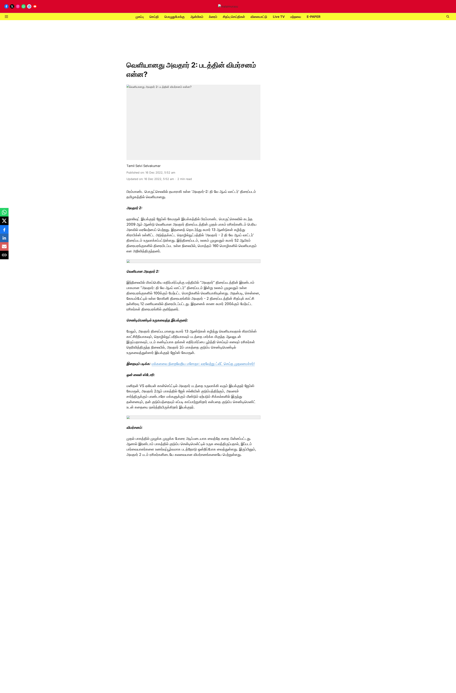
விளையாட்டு (259, 17)
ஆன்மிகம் (196, 17)
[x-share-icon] (4, 222)
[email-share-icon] (4, 248)
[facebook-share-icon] (4, 231)
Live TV (279, 17)
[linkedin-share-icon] (4, 239)
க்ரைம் (213, 17)
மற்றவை (295, 17)
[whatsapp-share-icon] (4, 214)
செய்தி (154, 17)
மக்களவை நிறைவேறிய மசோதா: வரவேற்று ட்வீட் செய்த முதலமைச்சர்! (203, 364)
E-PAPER (313, 17)
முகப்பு (140, 17)
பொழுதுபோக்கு (174, 17)
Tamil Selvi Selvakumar (143, 166)
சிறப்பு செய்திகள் (234, 17)
